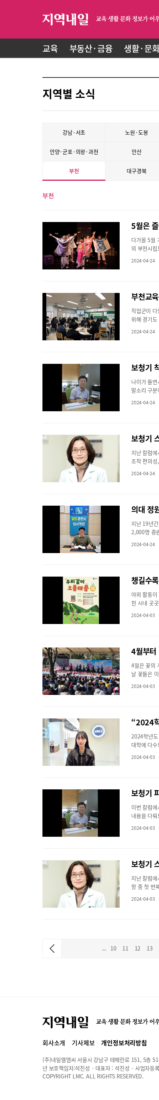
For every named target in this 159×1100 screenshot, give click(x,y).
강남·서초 (74, 132)
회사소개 (53, 1042)
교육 (50, 48)
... (104, 948)
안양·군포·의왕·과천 (74, 151)
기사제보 (83, 1042)
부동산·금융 (91, 48)
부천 (74, 171)
